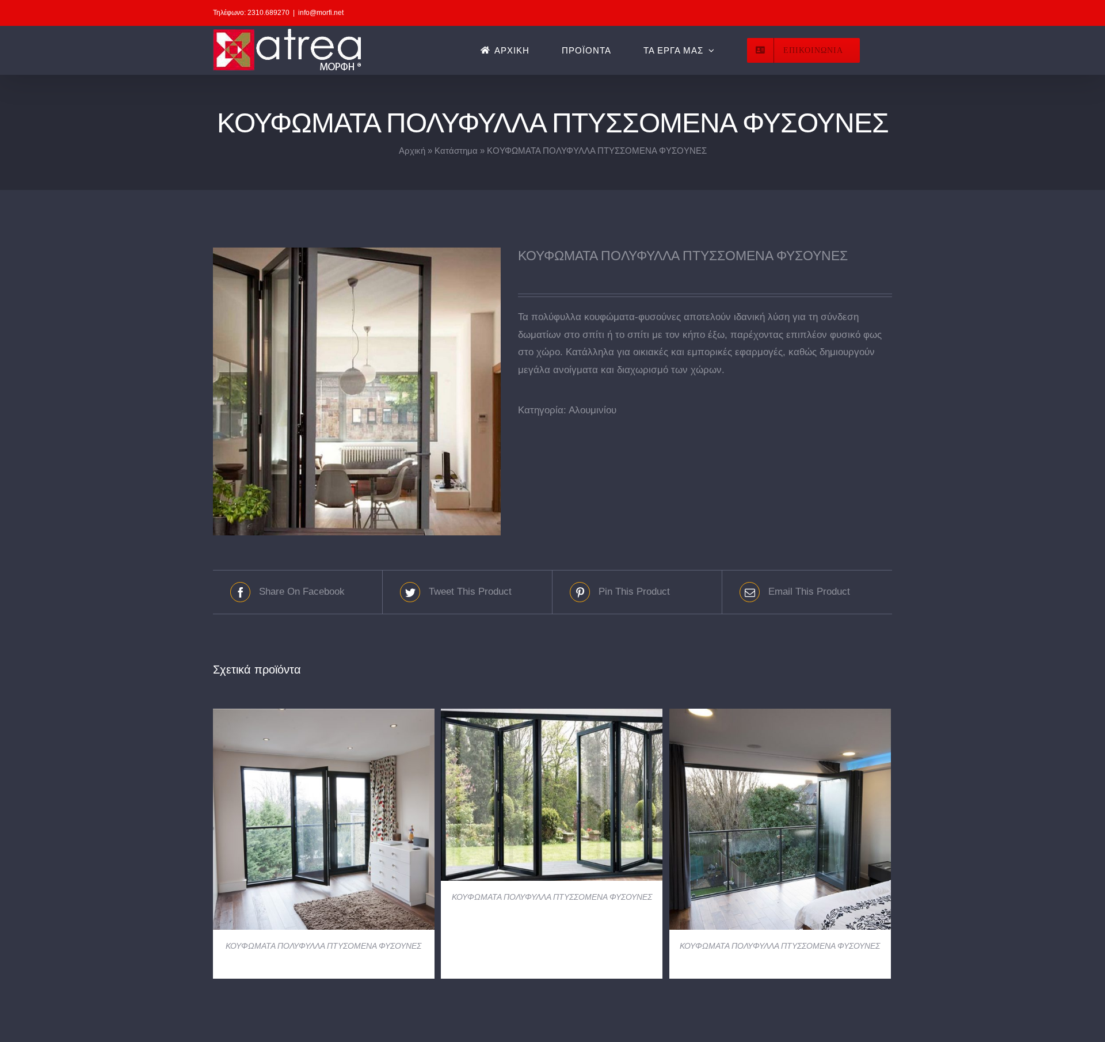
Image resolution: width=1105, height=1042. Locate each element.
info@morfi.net (321, 13)
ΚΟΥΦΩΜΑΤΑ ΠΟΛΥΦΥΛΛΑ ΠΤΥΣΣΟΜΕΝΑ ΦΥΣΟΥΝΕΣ (552, 897)
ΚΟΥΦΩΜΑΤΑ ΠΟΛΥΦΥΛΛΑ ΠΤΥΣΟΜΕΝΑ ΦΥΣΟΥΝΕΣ (323, 945)
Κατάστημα (456, 150)
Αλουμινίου (592, 410)
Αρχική (412, 150)
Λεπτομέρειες (324, 821)
